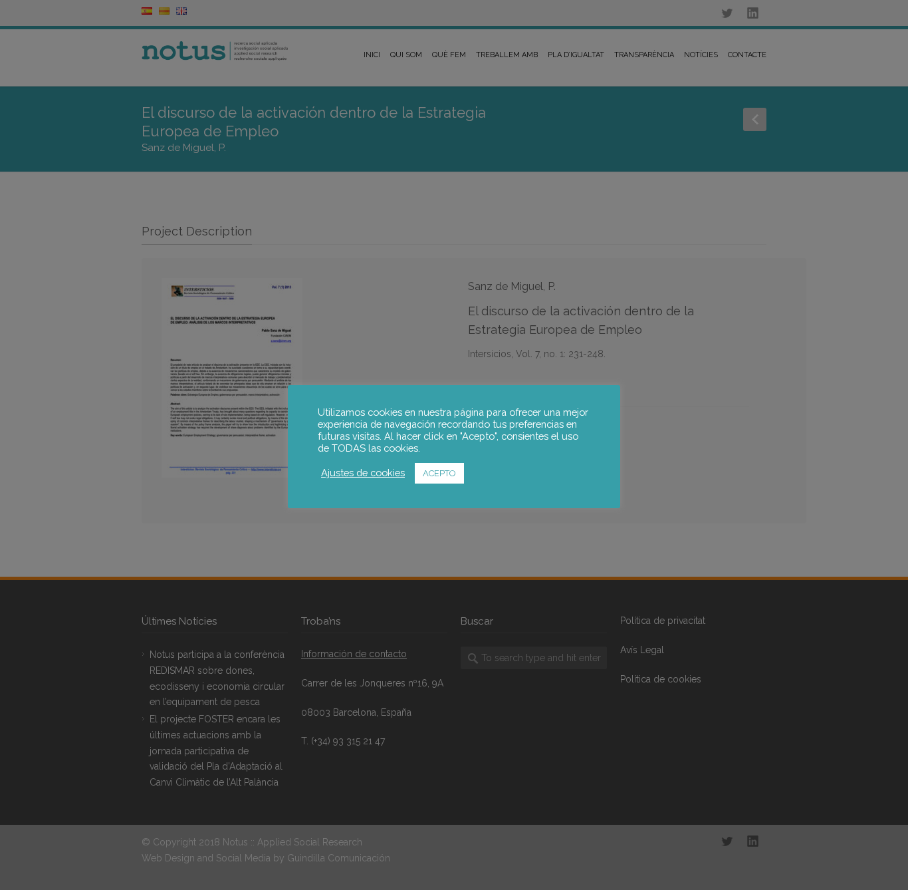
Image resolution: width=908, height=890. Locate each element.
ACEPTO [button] (439, 473)
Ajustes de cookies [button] (363, 472)
